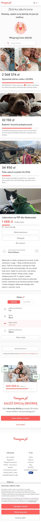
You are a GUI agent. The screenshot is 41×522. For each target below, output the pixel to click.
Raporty (30, 460)
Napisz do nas (34, 353)
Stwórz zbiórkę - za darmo (20, 418)
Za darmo (31, 462)
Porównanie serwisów (10, 470)
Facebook (4, 443)
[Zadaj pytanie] (36, 251)
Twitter (11, 443)
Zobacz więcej (20, 337)
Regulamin (10, 460)
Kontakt (10, 467)
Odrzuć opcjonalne (20, 512)
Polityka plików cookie (10, 472)
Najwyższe (26, 302)
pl (34, 3)
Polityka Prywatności (10, 462)
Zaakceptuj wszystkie (21, 506)
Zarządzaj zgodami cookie (10, 475)
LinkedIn (24, 443)
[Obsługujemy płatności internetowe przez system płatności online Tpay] (30, 472)
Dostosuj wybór (20, 518)
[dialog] (20, 503)
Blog (30, 465)
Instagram (17, 443)
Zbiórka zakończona (20, 232)
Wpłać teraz (12, 325)
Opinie (31, 457)
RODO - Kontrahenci (10, 465)
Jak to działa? (20, 424)
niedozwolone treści (24, 353)
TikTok (30, 443)
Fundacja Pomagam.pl (30, 470)
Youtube (37, 443)
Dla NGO (31, 467)
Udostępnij (20, 238)
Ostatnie (14, 302)
